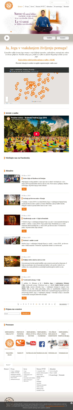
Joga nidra (39, 383)
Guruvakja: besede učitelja (29, 378)
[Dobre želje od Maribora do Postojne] (12, 179)
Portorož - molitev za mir (30, 240)
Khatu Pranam (40, 374)
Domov (20, 6)
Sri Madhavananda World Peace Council (16, 376)
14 (49, 304)
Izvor (32, 6)
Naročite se (26, 313)
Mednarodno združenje (15, 374)
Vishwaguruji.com (63, 353)
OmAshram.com (52, 353)
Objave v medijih (53, 372)
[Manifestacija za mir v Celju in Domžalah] (12, 220)
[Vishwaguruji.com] (63, 350)
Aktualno (49, 6)
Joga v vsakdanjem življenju (8, 6)
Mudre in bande (40, 386)
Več (24, 189)
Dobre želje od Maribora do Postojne (34, 178)
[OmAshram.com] (52, 350)
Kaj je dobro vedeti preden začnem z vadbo (33, 60)
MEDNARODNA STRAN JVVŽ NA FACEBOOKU (42, 334)
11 (39, 304)
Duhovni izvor (27, 372)
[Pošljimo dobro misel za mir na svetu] (12, 261)
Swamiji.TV (20, 353)
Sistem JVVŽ (40, 6)
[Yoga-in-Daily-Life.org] (9, 350)
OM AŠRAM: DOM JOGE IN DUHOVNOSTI (52, 334)
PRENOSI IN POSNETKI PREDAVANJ (20, 334)
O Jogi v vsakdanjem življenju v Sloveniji (15, 371)
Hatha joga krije (40, 388)
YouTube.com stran (31, 353)
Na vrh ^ (8, 365)
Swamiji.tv (7, 38)
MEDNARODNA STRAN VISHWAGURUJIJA (63, 334)
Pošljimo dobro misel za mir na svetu (34, 260)
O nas (27, 6)
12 (42, 304)
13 (46, 304)
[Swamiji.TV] (20, 350)
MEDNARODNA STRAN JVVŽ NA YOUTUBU (31, 334)
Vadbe (49, 38)
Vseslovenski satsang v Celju (31, 280)
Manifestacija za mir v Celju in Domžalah (35, 218)
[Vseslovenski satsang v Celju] (12, 280)
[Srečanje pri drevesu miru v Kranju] (12, 200)
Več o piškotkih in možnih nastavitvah (54, 406)
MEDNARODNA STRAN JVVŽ (9, 334)
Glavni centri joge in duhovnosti (28, 380)
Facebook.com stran (42, 353)
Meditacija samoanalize (41, 385)
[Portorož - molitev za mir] (12, 240)
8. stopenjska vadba (41, 371)
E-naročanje (58, 6)
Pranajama (39, 381)
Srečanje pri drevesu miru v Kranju (34, 198)
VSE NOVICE (63, 304)
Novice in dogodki (54, 371)
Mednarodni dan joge (15, 379)
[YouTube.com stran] (31, 350)
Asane (38, 379)
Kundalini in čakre (40, 390)
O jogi (25, 371)
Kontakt (66, 6)
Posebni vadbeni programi (42, 372)
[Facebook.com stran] (42, 350)
